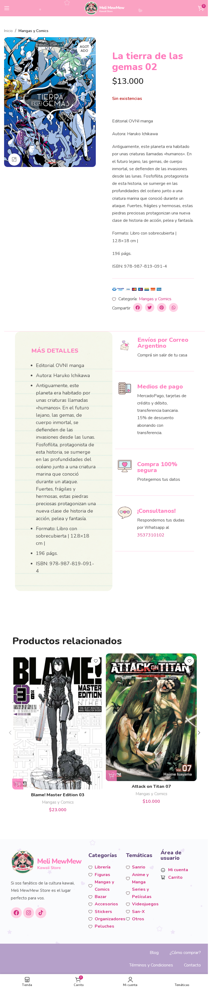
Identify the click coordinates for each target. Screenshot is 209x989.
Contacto (192, 965)
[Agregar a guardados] (95, 661)
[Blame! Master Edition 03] (57, 721)
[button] (137, 307)
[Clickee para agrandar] (14, 159)
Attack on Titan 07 (151, 786)
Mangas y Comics (33, 30)
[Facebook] (16, 912)
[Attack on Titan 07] (151, 717)
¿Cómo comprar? (185, 953)
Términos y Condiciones (151, 965)
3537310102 (150, 535)
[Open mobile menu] (6, 8)
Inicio (8, 30)
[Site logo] (105, 8)
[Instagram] (28, 912)
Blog (154, 953)
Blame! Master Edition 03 (57, 795)
